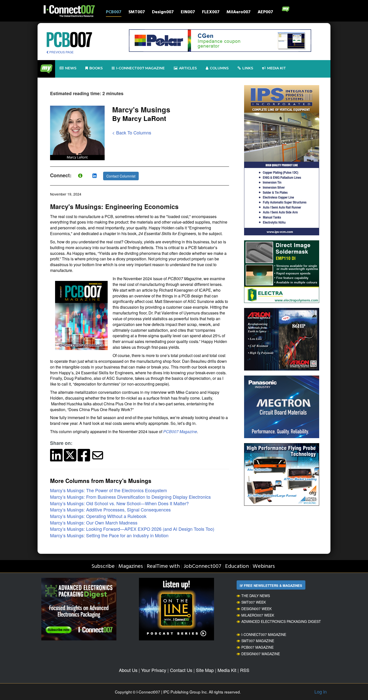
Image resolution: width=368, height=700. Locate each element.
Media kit (276, 68)
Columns (219, 68)
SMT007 (136, 13)
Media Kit (227, 670)
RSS (244, 670)
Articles (188, 68)
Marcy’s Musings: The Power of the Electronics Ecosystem (108, 490)
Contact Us (181, 670)
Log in (320, 691)
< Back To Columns (131, 132)
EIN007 (188, 13)
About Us (128, 670)
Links (247, 68)
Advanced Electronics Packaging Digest (281, 621)
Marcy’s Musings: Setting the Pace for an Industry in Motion (109, 535)
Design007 (163, 13)
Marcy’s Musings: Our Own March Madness (93, 522)
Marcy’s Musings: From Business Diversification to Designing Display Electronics (130, 496)
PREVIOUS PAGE (61, 52)
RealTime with (163, 566)
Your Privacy (153, 670)
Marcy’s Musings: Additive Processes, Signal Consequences (110, 509)
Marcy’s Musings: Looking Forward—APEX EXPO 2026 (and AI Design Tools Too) (132, 529)
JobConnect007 (202, 566)
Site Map (205, 670)
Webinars (264, 566)
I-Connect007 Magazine (140, 68)
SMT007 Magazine (257, 640)
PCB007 (113, 13)
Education (237, 566)
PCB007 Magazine (180, 431)
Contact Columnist (120, 176)
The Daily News (255, 595)
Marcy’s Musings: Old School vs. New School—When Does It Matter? (119, 503)
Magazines (130, 566)
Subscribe (103, 566)
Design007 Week (256, 608)
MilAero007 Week (257, 615)
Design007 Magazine (260, 653)
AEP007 (265, 13)
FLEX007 (211, 13)
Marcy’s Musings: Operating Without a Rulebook (98, 516)
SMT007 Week (253, 602)
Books (96, 68)
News (70, 68)
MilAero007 (239, 13)
